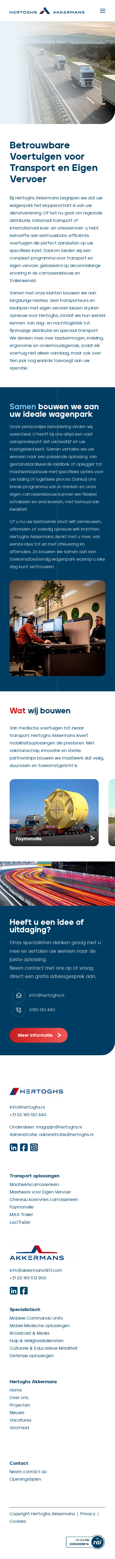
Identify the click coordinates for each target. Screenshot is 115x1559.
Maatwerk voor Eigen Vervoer (40, 1192)
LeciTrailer (20, 1222)
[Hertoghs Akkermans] (47, 10)
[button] (102, 10)
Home (16, 1390)
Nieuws (17, 1412)
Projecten (20, 1405)
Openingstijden (25, 1479)
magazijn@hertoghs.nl (59, 1127)
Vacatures (20, 1420)
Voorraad (19, 1427)
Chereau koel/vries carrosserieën (44, 1199)
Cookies (18, 1521)
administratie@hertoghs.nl (66, 1134)
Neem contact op (28, 1471)
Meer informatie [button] (35, 1035)
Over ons (19, 1397)
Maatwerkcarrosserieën (34, 1184)
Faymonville (22, 1207)
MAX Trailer (21, 1214)
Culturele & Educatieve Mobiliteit (44, 1348)
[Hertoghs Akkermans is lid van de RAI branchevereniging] (85, 1542)
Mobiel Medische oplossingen (40, 1325)
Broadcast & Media (29, 1333)
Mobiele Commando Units (36, 1318)
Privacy (87, 1513)
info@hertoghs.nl (27, 1107)
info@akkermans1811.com (36, 1270)
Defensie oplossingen (32, 1355)
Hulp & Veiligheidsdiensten (37, 1340)
